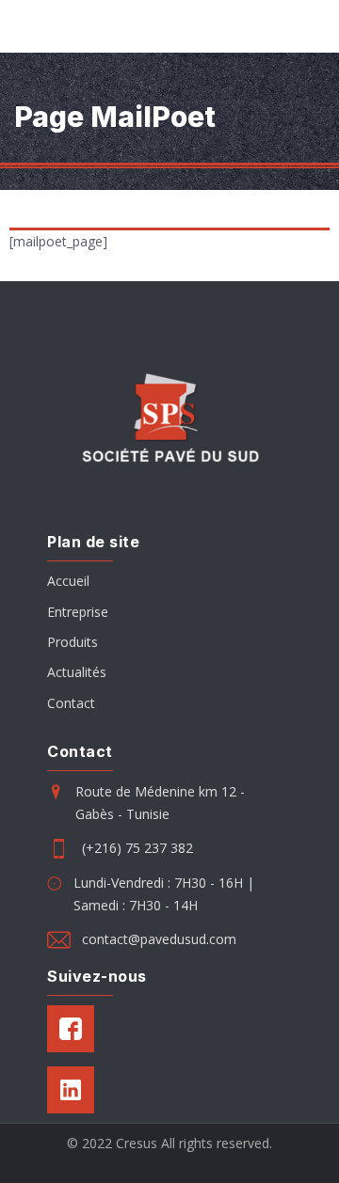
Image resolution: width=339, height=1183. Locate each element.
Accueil (68, 581)
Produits (72, 642)
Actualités (76, 672)
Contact (71, 703)
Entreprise (77, 612)
